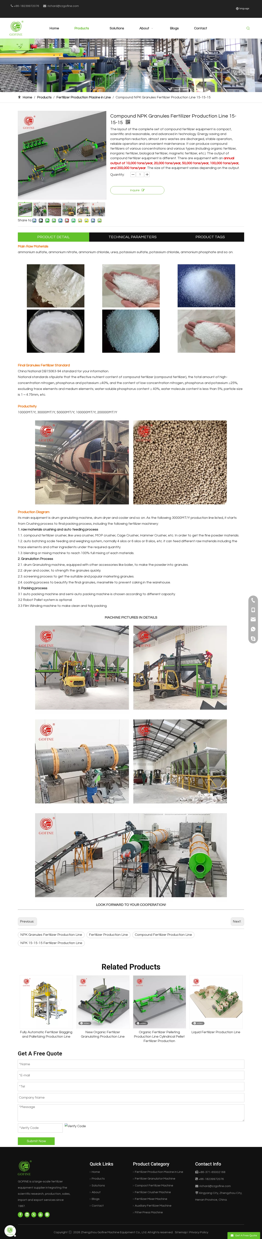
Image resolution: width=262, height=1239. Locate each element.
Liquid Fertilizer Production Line (159, 1032)
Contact (98, 1205)
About (96, 1192)
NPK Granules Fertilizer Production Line (51, 935)
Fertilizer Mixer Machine (151, 1198)
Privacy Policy (198, 1232)
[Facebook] (20, 1215)
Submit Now (36, 1141)
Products (98, 1178)
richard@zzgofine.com (63, 5)
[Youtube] (40, 1215)
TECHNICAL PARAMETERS (133, 237)
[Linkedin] (27, 1215)
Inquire (135, 190)
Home (96, 1171)
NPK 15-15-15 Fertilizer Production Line (51, 943)
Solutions (98, 1185)
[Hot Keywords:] (248, 28)
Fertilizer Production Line (108, 935)
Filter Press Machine (149, 1212)
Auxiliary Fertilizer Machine (153, 1205)
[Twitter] (33, 1215)
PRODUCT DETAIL (53, 237)
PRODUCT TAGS (210, 237)
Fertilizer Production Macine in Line (159, 1171)
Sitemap (181, 1232)
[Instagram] (47, 1215)
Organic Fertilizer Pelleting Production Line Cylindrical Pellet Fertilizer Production (102, 1036)
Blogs (96, 1198)
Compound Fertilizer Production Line (163, 935)
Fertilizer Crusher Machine (153, 1192)
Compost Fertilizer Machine (154, 1185)
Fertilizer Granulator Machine (155, 1178)
